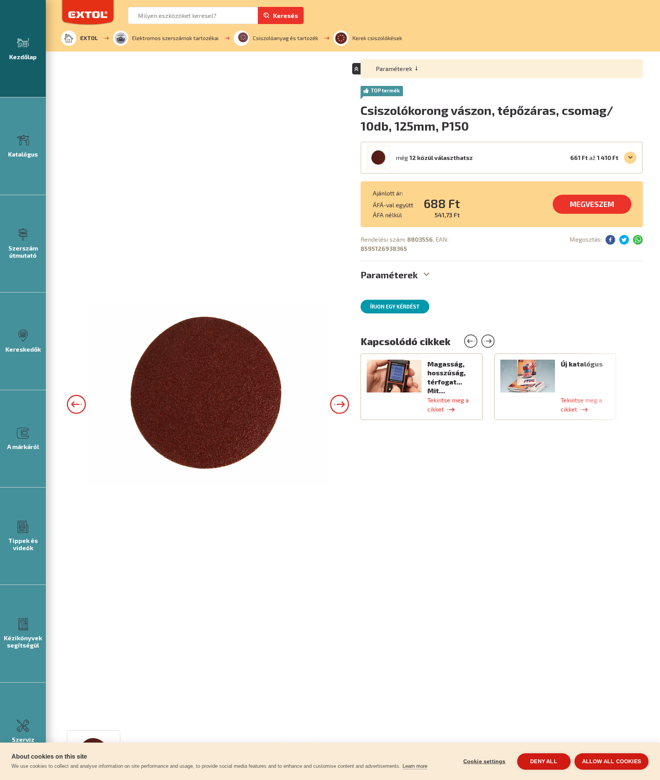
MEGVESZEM (592, 204)
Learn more (415, 766)
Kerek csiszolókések (377, 38)
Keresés (285, 15)
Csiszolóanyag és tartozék (285, 38)
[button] (76, 404)
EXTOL (89, 38)
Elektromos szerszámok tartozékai (175, 38)
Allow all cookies (611, 761)
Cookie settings (484, 761)
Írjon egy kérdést (395, 307)
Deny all (543, 761)
